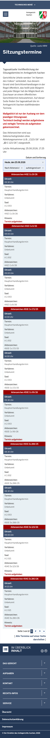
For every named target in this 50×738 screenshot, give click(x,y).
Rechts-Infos (10, 693)
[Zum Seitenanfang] (45, 650)
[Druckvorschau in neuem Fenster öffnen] (42, 650)
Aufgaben (8, 673)
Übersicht (6, 712)
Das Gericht (10, 663)
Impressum (7, 726)
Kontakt (7, 683)
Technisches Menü (24, 5)
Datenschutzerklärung (12, 719)
